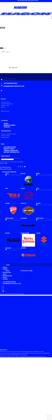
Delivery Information (11, 152)
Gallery (5, 277)
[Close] (26, 347)
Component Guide (26, 270)
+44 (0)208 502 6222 (10, 83)
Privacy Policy (9, 149)
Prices (7, 270)
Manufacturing (9, 125)
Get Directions (5, 111)
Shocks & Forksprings (9, 172)
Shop (8, 265)
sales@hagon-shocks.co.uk (13, 86)
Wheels (5, 269)
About (5, 274)
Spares (5, 267)
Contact (7, 127)
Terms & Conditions (11, 150)
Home (1, 48)
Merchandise (7, 272)
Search (16, 159)
